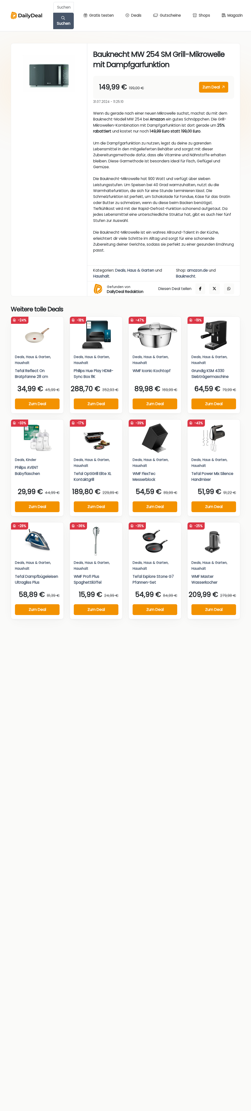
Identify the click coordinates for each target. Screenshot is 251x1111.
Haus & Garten (140, 270)
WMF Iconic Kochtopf (152, 370)
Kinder (31, 460)
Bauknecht (185, 276)
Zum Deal (211, 87)
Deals (120, 270)
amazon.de (197, 270)
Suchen (63, 23)
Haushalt (101, 276)
